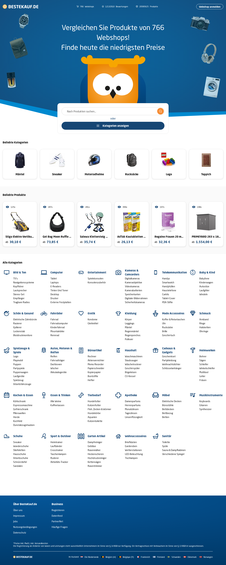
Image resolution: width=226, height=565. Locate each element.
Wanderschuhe (21, 446)
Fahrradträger (57, 360)
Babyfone (204, 278)
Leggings (129, 323)
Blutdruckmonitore (22, 335)
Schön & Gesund (23, 313)
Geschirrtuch (168, 335)
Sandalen (18, 466)
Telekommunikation (174, 272)
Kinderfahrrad (57, 327)
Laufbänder (56, 446)
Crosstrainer (56, 450)
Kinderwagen (206, 282)
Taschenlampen (58, 454)
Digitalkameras (132, 278)
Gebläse (92, 446)
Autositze (204, 286)
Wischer (54, 368)
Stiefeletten (19, 450)
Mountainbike (57, 331)
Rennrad (54, 335)
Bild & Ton (19, 272)
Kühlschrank (19, 401)
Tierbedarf (94, 395)
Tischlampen (131, 458)
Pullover (129, 339)
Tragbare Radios (21, 302)
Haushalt (130, 350)
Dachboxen (56, 364)
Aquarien (92, 417)
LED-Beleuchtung (134, 454)
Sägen (202, 360)
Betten (165, 417)
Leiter (202, 376)
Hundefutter (94, 401)
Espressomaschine (22, 405)
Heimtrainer (56, 442)
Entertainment (97, 272)
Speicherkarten (132, 294)
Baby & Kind (207, 272)
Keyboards (204, 401)
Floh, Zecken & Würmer (99, 409)
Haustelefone (169, 290)
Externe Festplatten (60, 302)
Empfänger (18, 298)
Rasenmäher (94, 450)
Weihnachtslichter (171, 364)
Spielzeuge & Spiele (21, 350)
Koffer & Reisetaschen (173, 319)
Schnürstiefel (20, 462)
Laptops (54, 282)
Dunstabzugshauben (24, 425)
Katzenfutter (94, 405)
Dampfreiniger (95, 442)
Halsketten (205, 327)
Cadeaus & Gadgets (168, 350)
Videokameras (132, 286)
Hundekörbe (94, 413)
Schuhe (18, 436)
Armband (204, 319)
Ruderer (54, 458)
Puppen (17, 364)
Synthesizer (205, 409)
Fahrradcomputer (59, 323)
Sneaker (17, 442)
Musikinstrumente (211, 395)
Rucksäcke (167, 327)
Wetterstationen (133, 450)
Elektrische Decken (171, 401)
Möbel (166, 395)
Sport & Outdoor (60, 436)
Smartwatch (168, 282)
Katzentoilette (95, 421)
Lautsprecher (20, 290)
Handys (166, 278)
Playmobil (18, 360)
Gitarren (203, 405)
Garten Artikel (96, 436)
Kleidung (130, 313)
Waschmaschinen (133, 356)
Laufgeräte (18, 376)
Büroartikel (95, 350)
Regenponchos (132, 335)
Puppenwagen (20, 372)
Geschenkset (169, 356)
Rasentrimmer (95, 466)
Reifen (53, 356)
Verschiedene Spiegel (173, 454)
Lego (15, 356)
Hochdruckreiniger (97, 458)
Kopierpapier (94, 372)
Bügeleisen (130, 372)
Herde (16, 417)
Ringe (202, 323)
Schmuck (205, 313)
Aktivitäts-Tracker (59, 462)
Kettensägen (94, 462)
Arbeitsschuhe (20, 458)
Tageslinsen (131, 413)
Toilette (166, 442)
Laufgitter (204, 290)
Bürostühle (168, 405)
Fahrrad (54, 319)
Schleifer (203, 364)
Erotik (91, 313)
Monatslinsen (132, 409)
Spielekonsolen (95, 278)
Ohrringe (203, 331)
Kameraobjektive (133, 282)
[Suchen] (160, 111)
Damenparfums (132, 401)
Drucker (54, 298)
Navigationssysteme (23, 282)
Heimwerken (207, 350)
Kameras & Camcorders (132, 272)
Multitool (203, 372)
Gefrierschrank (20, 409)
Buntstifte (93, 376)
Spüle (165, 446)
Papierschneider (96, 368)
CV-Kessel (130, 376)
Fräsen (202, 380)
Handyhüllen (168, 286)
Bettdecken (168, 409)
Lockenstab (19, 331)
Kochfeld (17, 421)
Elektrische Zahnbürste (25, 319)
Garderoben (131, 446)
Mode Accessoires (173, 313)
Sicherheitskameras (135, 302)
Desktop (54, 294)
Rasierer (17, 323)
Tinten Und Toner (59, 290)
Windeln (203, 294)
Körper (128, 319)
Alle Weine (55, 401)
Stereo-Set (18, 294)
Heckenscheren (96, 454)
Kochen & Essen (23, 395)
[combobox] (113, 111)
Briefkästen (131, 442)
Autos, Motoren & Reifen (61, 350)
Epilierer (17, 327)
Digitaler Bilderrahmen (136, 298)
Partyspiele (19, 368)
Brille (164, 331)
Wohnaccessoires (135, 436)
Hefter (91, 380)
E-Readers (55, 286)
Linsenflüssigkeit (133, 417)
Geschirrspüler (132, 368)
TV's (15, 278)
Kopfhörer (18, 286)
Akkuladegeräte (58, 372)
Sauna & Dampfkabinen (174, 450)
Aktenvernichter (96, 360)
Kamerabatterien (133, 290)
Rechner (92, 356)
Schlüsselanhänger (171, 368)
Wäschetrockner (133, 364)
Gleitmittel (93, 323)
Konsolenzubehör (97, 282)
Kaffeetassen (57, 405)
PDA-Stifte (167, 302)
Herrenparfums (133, 405)
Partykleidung (169, 360)
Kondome (92, 319)
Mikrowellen (19, 413)
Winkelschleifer (207, 368)
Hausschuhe (19, 454)
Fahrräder (56, 313)
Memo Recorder (96, 364)
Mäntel (128, 327)
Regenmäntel (132, 331)
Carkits (165, 294)
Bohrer (202, 356)
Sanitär (166, 436)
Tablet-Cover (168, 298)
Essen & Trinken (60, 395)
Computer (56, 272)
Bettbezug (167, 413)
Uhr (164, 323)
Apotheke (131, 395)
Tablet (53, 278)
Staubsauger (131, 360)
